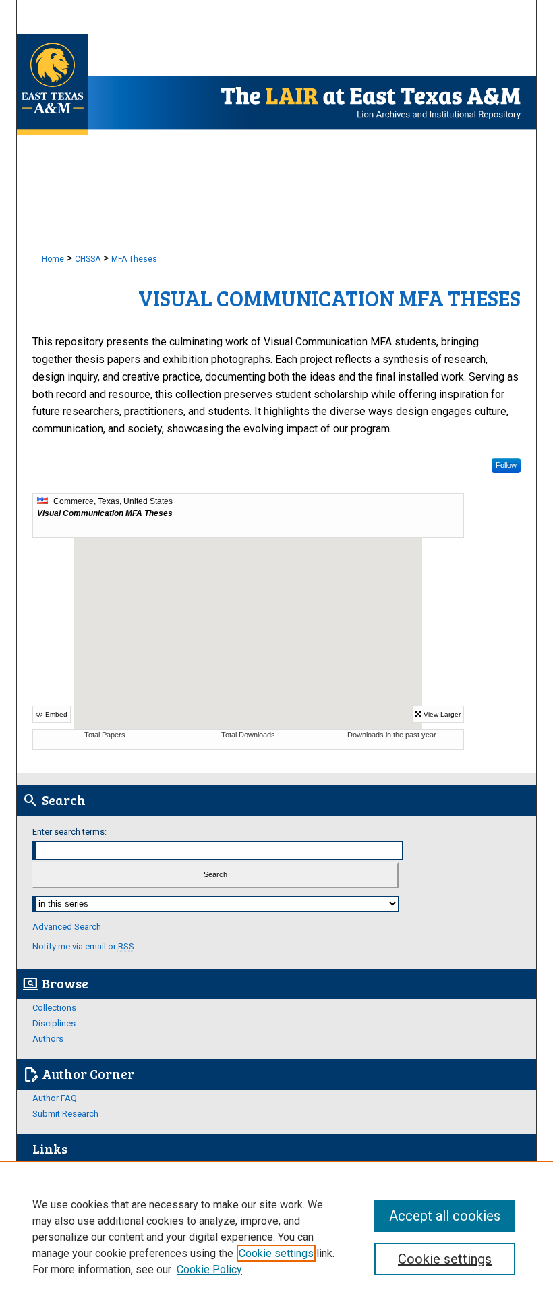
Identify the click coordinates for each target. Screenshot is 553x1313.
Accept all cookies (444, 1216)
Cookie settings (276, 1253)
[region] (276, 1237)
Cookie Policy (209, 1269)
